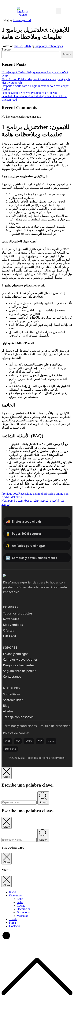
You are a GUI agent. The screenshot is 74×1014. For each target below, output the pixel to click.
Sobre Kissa (11, 694)
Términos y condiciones (20, 726)
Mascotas (22, 915)
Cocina (21, 905)
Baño (20, 898)
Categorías (15, 895)
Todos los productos (17, 613)
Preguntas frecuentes (18, 665)
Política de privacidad (55, 726)
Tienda (13, 919)
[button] (58, 11)
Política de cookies (16, 733)
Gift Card (9, 636)
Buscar (6, 49)
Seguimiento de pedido (19, 671)
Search (43, 802)
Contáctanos (12, 676)
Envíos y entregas (15, 654)
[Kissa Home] (12, 575)
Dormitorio (23, 912)
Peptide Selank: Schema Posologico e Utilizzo (29, 92)
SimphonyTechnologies (49, 46)
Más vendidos (13, 625)
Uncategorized (22, 20)
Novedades (11, 619)
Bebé (20, 902)
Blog (6, 706)
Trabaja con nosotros (18, 717)
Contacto (14, 926)
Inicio (12, 892)
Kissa (12, 922)
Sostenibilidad (13, 700)
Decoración (24, 909)
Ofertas (8, 630)
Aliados (8, 711)
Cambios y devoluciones (20, 659)
